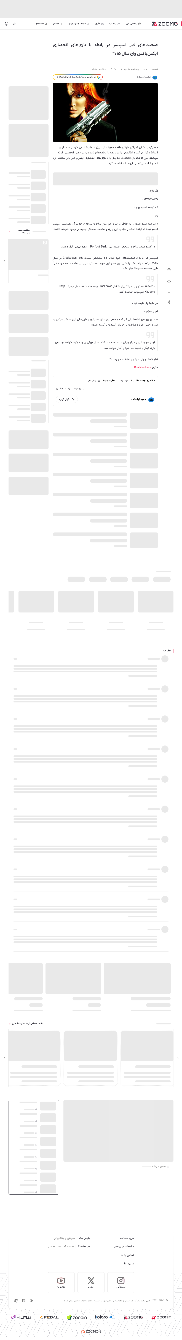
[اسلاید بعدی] (4, 261)
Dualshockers (142, 367)
